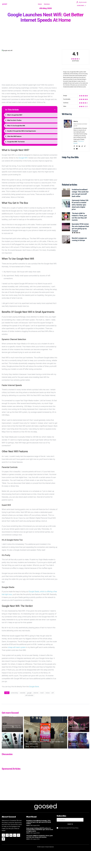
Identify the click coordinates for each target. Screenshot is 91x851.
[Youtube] (76, 148)
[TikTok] (84, 145)
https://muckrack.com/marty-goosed (80, 124)
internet (36, 693)
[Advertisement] (75, 172)
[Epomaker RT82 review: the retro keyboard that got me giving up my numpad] (66, 227)
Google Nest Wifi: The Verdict (16, 141)
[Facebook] (74, 145)
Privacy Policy (74, 828)
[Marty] (68, 135)
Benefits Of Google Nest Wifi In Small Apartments (21, 131)
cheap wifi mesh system (17, 647)
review (48, 693)
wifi (53, 693)
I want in (70, 824)
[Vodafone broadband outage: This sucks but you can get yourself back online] (66, 192)
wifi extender (29, 695)
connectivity (14, 693)
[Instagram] (76, 145)
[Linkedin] (79, 145)
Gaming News (73, 725)
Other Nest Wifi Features (14, 136)
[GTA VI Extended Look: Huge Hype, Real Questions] (78, 741)
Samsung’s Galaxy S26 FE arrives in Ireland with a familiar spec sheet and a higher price (80, 204)
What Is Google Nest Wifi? (14, 115)
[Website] (74, 148)
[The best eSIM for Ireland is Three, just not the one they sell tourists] (66, 216)
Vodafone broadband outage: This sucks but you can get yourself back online (38, 822)
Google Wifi (23, 158)
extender (22, 693)
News (4, 723)
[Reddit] (82, 145)
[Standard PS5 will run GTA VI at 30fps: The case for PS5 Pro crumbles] (78, 724)
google (29, 693)
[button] (52, 4)
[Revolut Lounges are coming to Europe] (66, 239)
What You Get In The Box (14, 120)
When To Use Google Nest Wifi (16, 125)
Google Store (34, 686)
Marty (76, 121)
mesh (42, 693)
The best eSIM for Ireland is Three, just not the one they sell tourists (39, 836)
